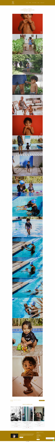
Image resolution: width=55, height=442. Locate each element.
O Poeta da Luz (42, 2)
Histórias (30, 2)
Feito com (27, 441)
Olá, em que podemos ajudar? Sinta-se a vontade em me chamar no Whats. (49, 438)
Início (27, 2)
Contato (38, 2)
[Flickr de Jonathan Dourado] (37, 437)
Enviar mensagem (38, 435)
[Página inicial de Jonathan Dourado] (13, 3)
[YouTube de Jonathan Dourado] (38, 437)
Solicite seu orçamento (42, 400)
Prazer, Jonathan (34, 2)
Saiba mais (21, 437)
